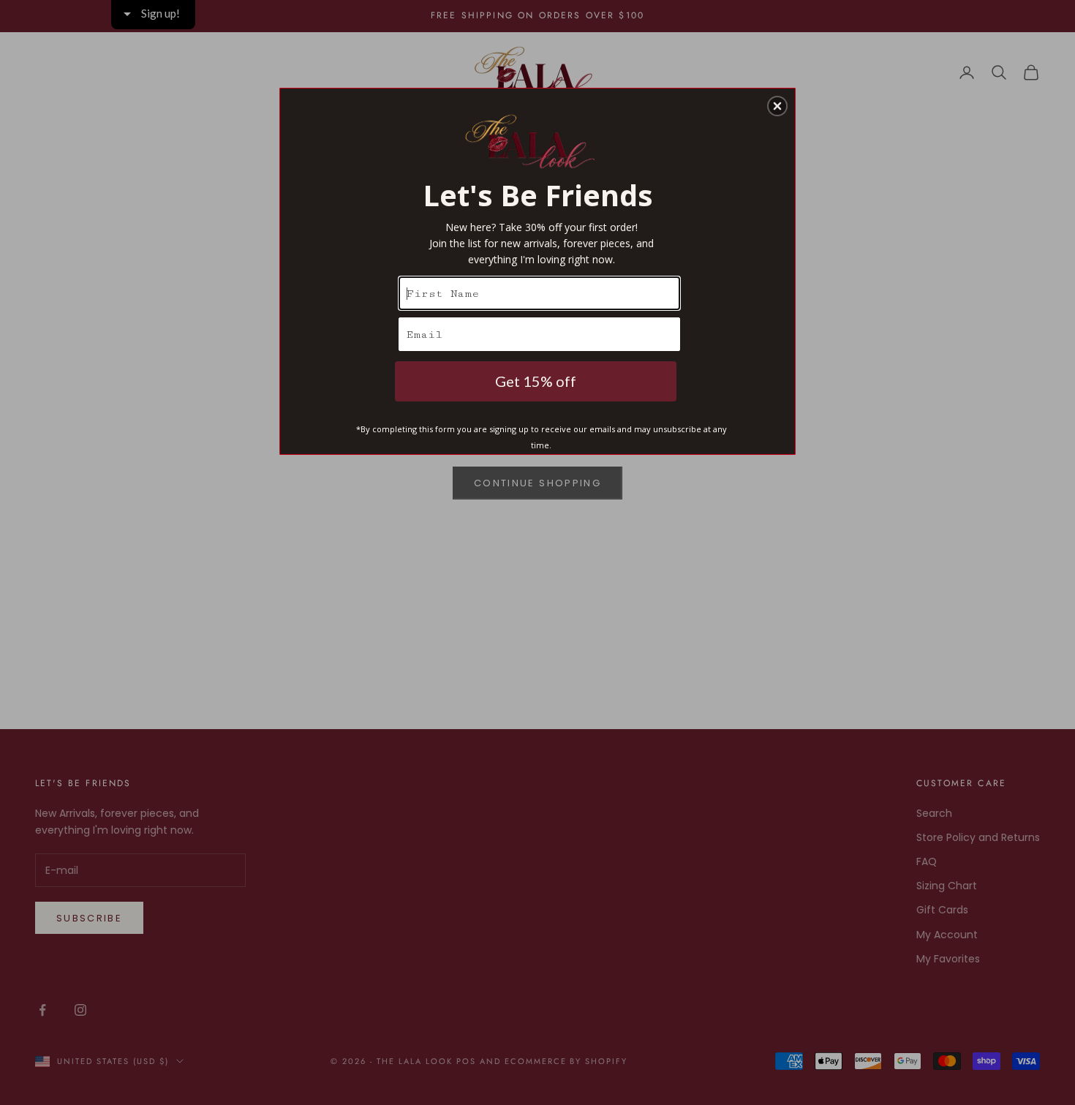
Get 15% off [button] (535, 381)
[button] (777, 106)
